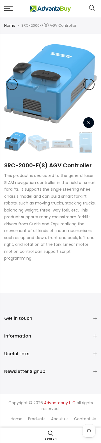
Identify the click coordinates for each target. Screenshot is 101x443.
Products (36, 419)
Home (9, 25)
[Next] (89, 84)
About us (59, 419)
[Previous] (12, 84)
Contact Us (85, 419)
